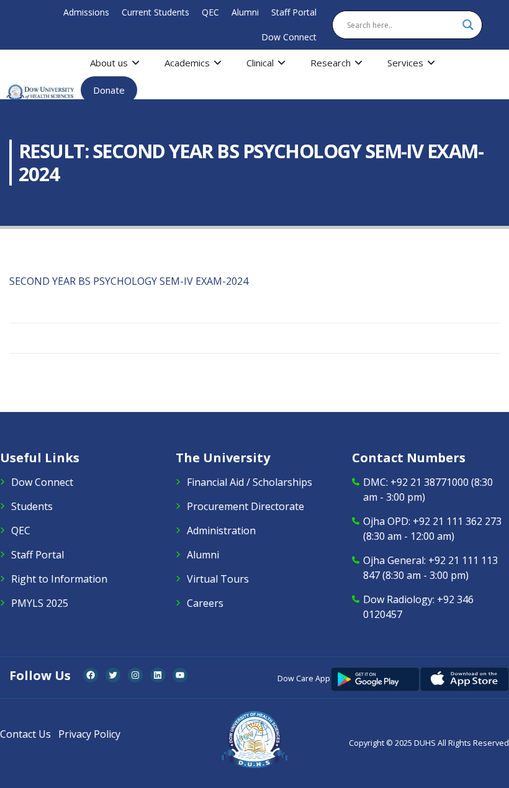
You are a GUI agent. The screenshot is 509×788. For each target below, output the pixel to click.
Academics (187, 62)
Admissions (86, 12)
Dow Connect (289, 37)
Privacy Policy (89, 734)
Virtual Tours (218, 579)
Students (32, 506)
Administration (221, 530)
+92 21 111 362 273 (457, 521)
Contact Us (25, 734)
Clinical (260, 62)
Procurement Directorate (245, 506)
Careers (205, 603)
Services (405, 62)
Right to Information (59, 579)
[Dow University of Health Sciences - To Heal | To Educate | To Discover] (40, 92)
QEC (210, 12)
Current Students (155, 12)
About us (109, 62)
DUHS (425, 743)
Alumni (245, 12)
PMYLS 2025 (39, 603)
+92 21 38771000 (429, 482)
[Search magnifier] (468, 25)
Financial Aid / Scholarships (249, 482)
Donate (109, 90)
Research (330, 62)
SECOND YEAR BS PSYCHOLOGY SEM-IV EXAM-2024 (128, 281)
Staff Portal (294, 12)
